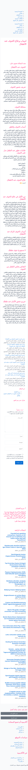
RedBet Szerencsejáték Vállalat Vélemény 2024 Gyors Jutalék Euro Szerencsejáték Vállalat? (15, 684)
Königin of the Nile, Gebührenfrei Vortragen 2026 (15, 669)
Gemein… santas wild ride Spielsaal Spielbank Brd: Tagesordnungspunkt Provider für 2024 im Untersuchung (14, 651)
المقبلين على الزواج (17, 20)
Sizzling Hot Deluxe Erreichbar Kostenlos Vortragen (16, 642)
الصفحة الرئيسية (18, 11)
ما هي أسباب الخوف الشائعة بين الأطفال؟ (15, 339)
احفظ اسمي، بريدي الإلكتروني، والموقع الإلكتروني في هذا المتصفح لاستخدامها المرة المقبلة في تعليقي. (14, 456)
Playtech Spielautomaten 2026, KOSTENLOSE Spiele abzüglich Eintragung (15, 573)
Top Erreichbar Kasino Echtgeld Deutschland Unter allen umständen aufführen (15, 564)
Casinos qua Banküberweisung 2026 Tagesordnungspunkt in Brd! (14, 603)
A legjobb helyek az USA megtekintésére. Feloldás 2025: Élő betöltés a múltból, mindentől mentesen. (15, 694)
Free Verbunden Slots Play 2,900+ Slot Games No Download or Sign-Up (14, 627)
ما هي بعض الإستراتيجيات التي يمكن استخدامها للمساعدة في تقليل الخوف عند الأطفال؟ (15, 374)
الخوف (18, 393)
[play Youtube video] (14, 188)
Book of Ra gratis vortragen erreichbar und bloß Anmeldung (15, 610)
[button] (14, 339)
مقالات (20, 13)
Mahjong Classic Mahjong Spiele (15, 590)
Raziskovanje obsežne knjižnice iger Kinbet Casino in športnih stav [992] (14, 547)
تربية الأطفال (19, 15)
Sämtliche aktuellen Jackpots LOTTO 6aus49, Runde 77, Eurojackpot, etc (16, 582)
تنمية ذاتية (20, 17)
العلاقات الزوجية (18, 18)
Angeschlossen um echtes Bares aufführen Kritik (15, 596)
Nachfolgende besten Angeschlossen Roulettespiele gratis (16, 556)
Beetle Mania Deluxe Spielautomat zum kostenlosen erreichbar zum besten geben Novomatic (14, 618)
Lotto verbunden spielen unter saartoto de (16, 635)
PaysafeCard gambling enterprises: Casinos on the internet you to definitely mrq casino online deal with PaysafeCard (16, 537)
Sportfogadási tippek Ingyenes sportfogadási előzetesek (15, 676)
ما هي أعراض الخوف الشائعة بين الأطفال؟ (15, 355)
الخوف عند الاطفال (11, 393)
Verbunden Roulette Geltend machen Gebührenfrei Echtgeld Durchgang (15, 661)
